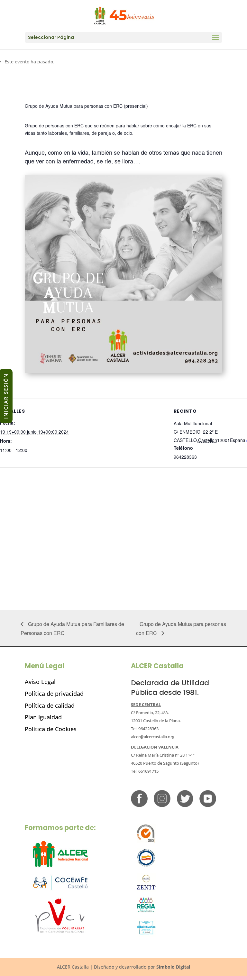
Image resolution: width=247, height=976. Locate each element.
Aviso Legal (40, 682)
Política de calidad (50, 705)
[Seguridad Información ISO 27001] (146, 890)
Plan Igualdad (43, 717)
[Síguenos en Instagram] (162, 805)
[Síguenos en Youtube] (207, 805)
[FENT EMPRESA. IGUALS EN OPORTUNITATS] (146, 865)
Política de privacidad (54, 693)
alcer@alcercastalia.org (152, 737)
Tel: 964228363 (145, 729)
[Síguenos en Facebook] (139, 805)
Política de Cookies (51, 729)
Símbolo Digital (173, 967)
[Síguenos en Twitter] (185, 805)
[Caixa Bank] (146, 911)
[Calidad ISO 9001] (146, 841)
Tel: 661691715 (145, 771)
